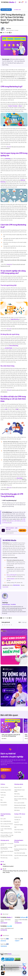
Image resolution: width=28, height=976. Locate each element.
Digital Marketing (6, 9)
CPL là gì (9, 146)
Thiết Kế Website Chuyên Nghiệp (19, 790)
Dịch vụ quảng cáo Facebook (7, 823)
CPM (17, 409)
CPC (6, 409)
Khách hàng (3, 792)
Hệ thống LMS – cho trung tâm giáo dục (7, 844)
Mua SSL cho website (18, 796)
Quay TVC (16, 858)
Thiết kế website (10, 578)
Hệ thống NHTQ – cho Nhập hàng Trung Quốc (6, 848)
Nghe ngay (22, 530)
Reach (20, 106)
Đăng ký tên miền (18, 787)
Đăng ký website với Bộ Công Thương (20, 799)
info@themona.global (8, 866)
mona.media (5, 587)
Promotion (15, 106)
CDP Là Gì (9, 487)
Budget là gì (9, 264)
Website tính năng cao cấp (19, 807)
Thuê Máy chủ (17, 819)
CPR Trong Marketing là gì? (10, 500)
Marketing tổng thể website (20, 805)
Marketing (7, 158)
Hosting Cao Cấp (17, 817)
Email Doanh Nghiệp (18, 824)
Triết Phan (5, 602)
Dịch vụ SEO (3, 818)
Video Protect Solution (18, 829)
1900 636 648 (16, 585)
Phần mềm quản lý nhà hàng (6, 855)
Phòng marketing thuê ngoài (6, 832)
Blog (1, 799)
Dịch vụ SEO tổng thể (11, 574)
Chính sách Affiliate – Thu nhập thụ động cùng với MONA (7, 836)
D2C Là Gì (9, 328)
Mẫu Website (17, 810)
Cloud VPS (16, 822)
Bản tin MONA (3, 802)
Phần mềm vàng (4, 857)
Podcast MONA (4, 804)
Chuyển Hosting (17, 832)
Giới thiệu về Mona (4, 787)
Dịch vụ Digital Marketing (6, 821)
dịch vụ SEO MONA (15, 521)
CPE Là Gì (9, 390)
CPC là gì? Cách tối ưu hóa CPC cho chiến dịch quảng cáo (11, 735)
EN (21, 2)
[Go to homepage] (8, 2)
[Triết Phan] (5, 596)
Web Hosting (17, 793)
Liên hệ (2, 797)
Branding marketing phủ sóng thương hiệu (20, 849)
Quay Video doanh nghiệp (19, 853)
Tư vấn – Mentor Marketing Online (6, 829)
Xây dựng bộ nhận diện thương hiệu (20, 846)
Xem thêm (4, 738)
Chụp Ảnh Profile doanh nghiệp (20, 855)
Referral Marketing (13, 345)
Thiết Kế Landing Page (5, 826)
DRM (15, 827)
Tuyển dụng (3, 794)
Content (10, 106)
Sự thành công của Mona (6, 789)
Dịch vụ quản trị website (19, 802)
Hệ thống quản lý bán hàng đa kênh (7, 852)
